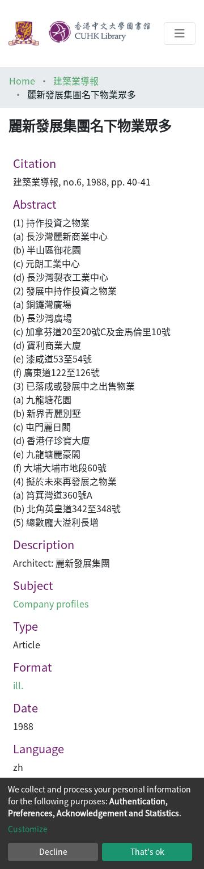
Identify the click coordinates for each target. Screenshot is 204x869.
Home (22, 80)
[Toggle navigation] (180, 33)
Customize (28, 828)
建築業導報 (76, 80)
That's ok (147, 851)
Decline (53, 851)
